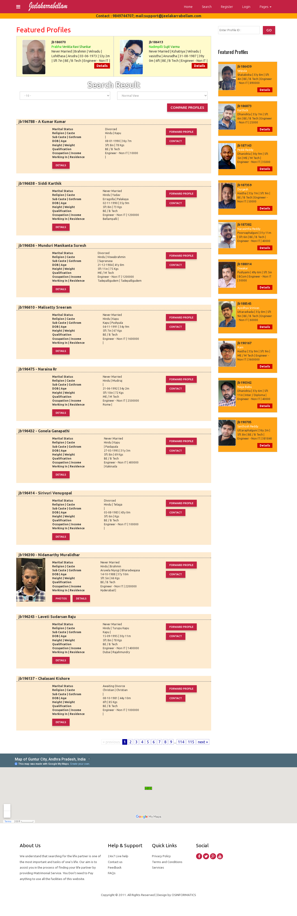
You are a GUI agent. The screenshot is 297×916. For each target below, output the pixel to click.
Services (158, 867)
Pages (264, 7)
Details (102, 66)
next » (203, 742)
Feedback (115, 867)
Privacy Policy (161, 856)
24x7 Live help (118, 856)
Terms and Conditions (167, 862)
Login (246, 7)
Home (188, 7)
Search (207, 7)
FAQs (112, 873)
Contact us (115, 862)
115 (191, 742)
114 (181, 742)
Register (227, 7)
